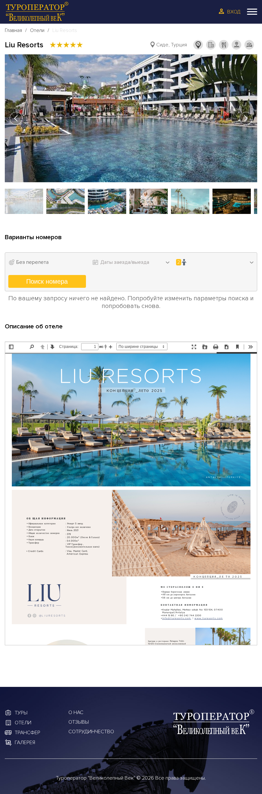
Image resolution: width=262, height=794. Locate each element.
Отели (37, 30)
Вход (234, 12)
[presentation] (16, 118)
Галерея (25, 742)
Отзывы (78, 722)
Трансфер (27, 732)
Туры (21, 713)
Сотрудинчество (91, 731)
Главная (13, 30)
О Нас (75, 712)
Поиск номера (47, 281)
